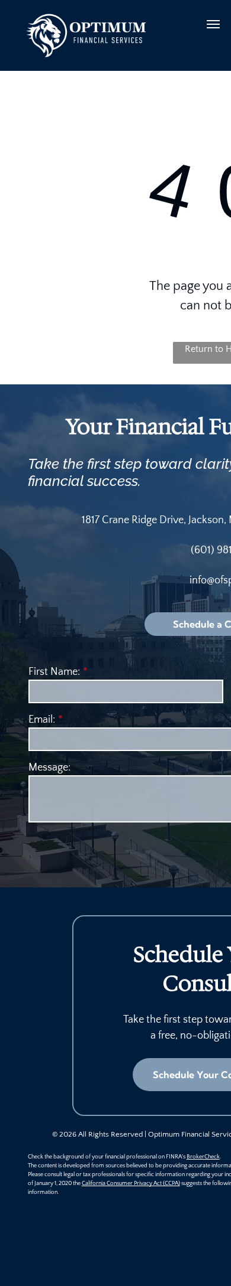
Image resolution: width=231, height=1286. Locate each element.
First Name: (54, 672)
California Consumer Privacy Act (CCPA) (131, 1183)
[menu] (213, 24)
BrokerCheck (203, 1157)
